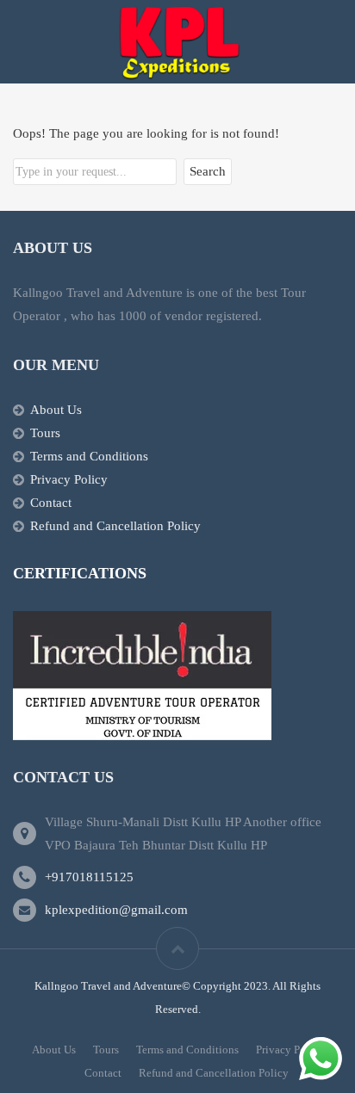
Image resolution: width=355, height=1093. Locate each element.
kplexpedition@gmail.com (116, 910)
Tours (45, 433)
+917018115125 (89, 877)
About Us (56, 410)
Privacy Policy (69, 479)
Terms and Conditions (89, 456)
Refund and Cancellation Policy (115, 526)
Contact (51, 502)
